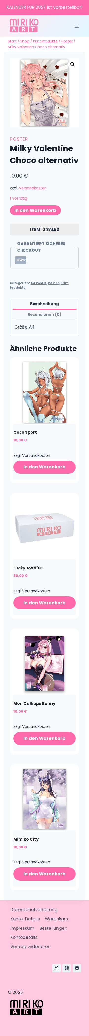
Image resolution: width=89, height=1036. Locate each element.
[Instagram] (66, 968)
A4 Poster (39, 283)
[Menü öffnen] (76, 26)
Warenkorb (56, 919)
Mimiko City (26, 839)
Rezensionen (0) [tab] (44, 314)
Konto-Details (25, 919)
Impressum (22, 928)
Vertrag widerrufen (30, 947)
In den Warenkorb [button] (44, 467)
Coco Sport (25, 432)
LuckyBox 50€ (28, 568)
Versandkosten (33, 188)
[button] (72, 64)
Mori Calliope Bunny (34, 703)
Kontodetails (23, 937)
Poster (19, 139)
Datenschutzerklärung (34, 910)
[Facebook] (77, 968)
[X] (56, 968)
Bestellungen (53, 928)
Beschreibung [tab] (44, 303)
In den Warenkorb (35, 210)
